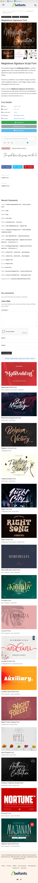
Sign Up (10, 1)
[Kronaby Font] (19, 587)
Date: (4, 106)
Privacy (9, 866)
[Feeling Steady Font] (19, 465)
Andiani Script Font (8, 661)
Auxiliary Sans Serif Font (10, 692)
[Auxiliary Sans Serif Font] (19, 678)
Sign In (3, 1)
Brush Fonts (4, 420)
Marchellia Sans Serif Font (10, 570)
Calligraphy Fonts (6, 451)
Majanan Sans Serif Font (10, 844)
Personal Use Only (19, 118)
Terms (3, 866)
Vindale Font (5, 178)
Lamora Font (6, 631)
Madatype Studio (19, 115)
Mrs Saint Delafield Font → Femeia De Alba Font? (19, 271)
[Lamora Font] (19, 617)
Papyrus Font (9, 260)
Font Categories (12, 11)
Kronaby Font (6, 600)
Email (3, 345)
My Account (18, 1)
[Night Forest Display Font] (19, 708)
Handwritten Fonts (6, 17)
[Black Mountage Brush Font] (19, 404)
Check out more (20, 126)
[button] (35, 6)
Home (4, 11)
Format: (5, 109)
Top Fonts (23, 868)
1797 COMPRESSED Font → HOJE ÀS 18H (16, 226)
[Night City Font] (19, 495)
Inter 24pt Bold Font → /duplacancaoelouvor (17, 236)
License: (5, 118)
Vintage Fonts (20, 542)
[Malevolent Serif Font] (19, 374)
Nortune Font (6, 813)
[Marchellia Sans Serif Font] (19, 556)
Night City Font (6, 509)
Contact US (15, 868)
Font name (9, 218)
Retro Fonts (14, 390)
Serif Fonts (21, 390)
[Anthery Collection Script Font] (19, 769)
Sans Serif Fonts (15, 572)
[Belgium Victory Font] (19, 435)
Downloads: (6, 112)
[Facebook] (20, 879)
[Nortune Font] (19, 800)
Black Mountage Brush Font (11, 418)
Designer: (5, 115)
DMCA (14, 866)
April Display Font (7, 752)
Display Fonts (5, 542)
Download (20, 122)
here (22, 96)
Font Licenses (22, 866)
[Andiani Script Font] (19, 648)
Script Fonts (21, 11)
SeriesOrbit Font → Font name (14, 222)
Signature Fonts (24, 17)
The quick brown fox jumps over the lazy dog (20, 155)
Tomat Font (8, 267)
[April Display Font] (19, 739)
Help (7, 210)
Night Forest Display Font (10, 722)
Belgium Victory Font (9, 448)
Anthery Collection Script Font (12, 783)
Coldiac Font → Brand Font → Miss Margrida (17, 252)
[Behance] (17, 879)
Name (3, 338)
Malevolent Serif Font (9, 387)
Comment (4, 310)
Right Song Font (7, 539)
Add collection (19, 130)
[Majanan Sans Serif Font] (19, 830)
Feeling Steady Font (8, 479)
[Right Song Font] (19, 526)
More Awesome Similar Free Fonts (20, 358)
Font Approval (32, 866)
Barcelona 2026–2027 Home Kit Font (21, 279)
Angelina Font (5, 186)
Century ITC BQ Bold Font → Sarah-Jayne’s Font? (18, 275)
